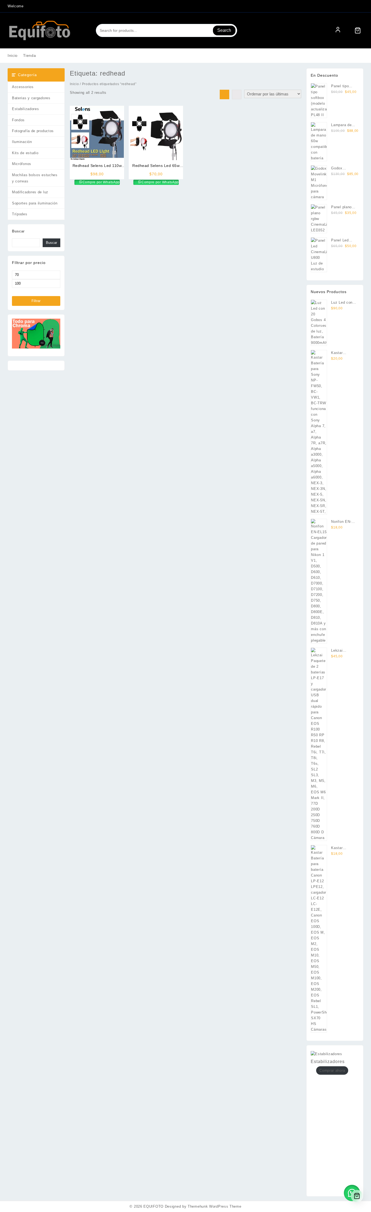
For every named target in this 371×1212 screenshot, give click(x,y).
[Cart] (357, 30)
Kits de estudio (25, 153)
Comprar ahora (332, 1070)
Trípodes (19, 214)
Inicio (74, 84)
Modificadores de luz (30, 192)
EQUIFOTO (153, 1206)
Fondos (18, 120)
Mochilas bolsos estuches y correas (35, 178)
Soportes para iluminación (35, 203)
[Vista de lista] (236, 94)
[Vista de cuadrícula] (224, 94)
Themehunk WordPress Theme (214, 1206)
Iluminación (22, 142)
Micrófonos (21, 164)
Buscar (18, 231)
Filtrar (36, 301)
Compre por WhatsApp (100, 182)
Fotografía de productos (33, 131)
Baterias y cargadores (31, 98)
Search (224, 30)
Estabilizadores (25, 109)
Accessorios (23, 87)
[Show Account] (338, 30)
